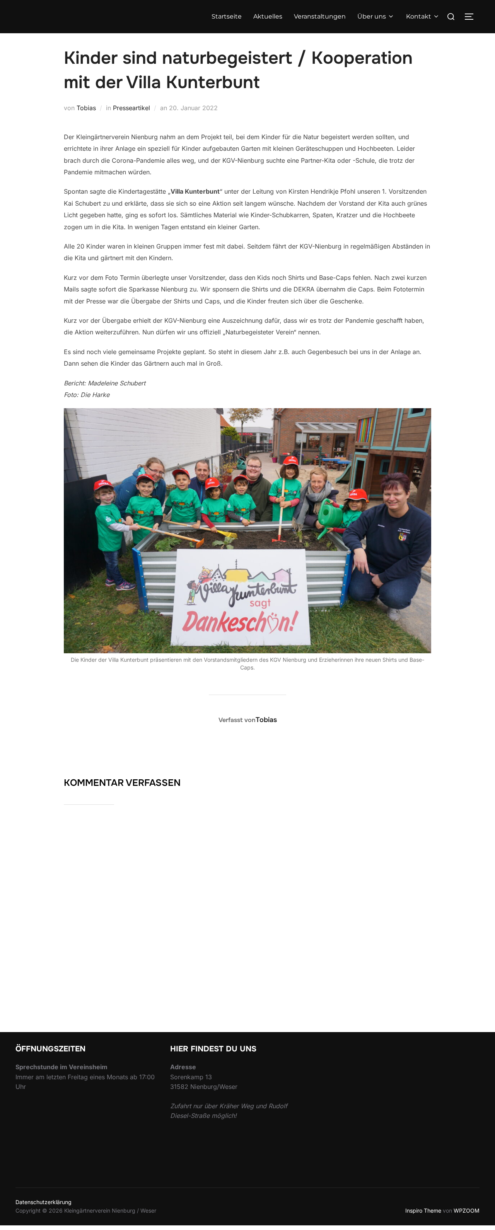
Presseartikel (131, 108)
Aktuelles (267, 16)
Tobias (86, 108)
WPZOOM (467, 1210)
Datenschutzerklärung (43, 1202)
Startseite (227, 16)
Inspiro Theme (423, 1210)
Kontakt (418, 16)
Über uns (371, 16)
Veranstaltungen (320, 16)
